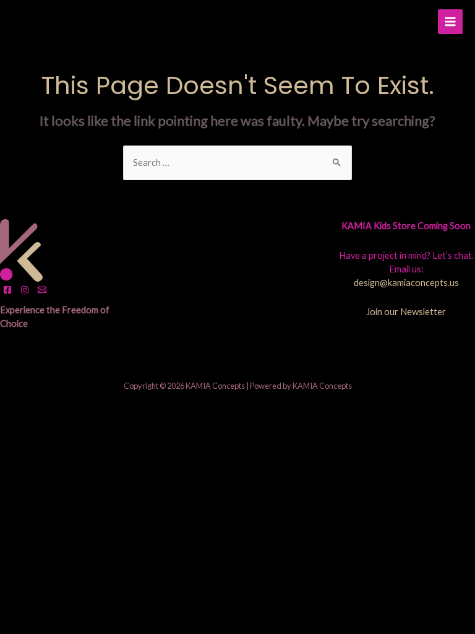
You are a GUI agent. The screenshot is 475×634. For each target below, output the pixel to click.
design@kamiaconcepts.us (406, 282)
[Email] (42, 289)
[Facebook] (7, 289)
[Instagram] (24, 289)
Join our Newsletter (406, 311)
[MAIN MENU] (450, 21)
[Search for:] (237, 162)
